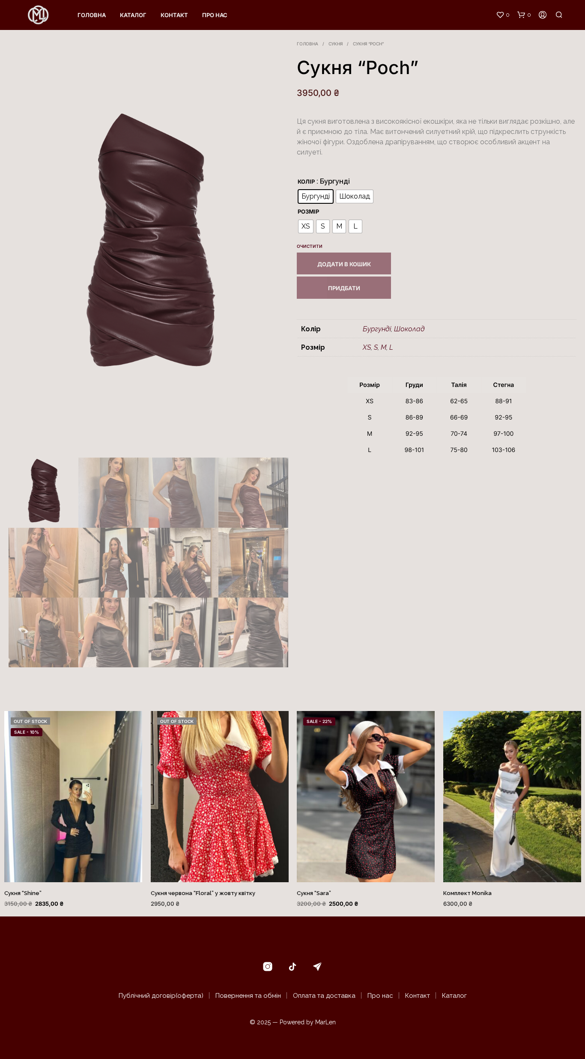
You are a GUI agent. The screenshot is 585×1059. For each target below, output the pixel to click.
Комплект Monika (467, 893)
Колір (306, 181)
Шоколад (409, 329)
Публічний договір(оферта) (161, 996)
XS (367, 347)
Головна (92, 15)
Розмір (308, 211)
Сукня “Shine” (23, 893)
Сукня (335, 43)
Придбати (344, 288)
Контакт (174, 15)
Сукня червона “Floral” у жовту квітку (203, 893)
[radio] (315, 196)
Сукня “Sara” (314, 893)
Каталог (133, 15)
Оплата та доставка (324, 996)
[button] (503, 15)
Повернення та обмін (248, 996)
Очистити (309, 246)
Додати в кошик (344, 264)
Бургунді (377, 329)
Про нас (214, 15)
